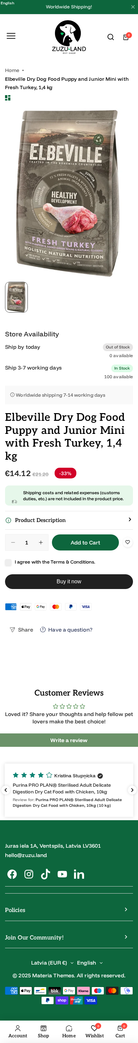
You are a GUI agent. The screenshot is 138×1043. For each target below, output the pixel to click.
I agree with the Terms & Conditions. (55, 562)
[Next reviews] (132, 790)
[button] (69, 520)
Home (12, 70)
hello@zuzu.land (26, 855)
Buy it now (69, 581)
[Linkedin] (79, 874)
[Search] (111, 37)
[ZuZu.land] (69, 37)
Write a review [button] (68, 740)
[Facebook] (12, 874)
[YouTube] (62, 874)
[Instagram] (29, 874)
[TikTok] (46, 874)
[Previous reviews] (5, 790)
